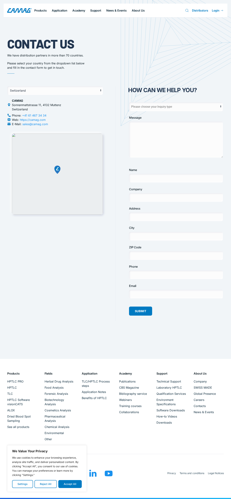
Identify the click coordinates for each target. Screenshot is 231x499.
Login (215, 10)
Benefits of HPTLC (94, 398)
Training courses (130, 406)
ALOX (11, 410)
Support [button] (95, 10)
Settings (23, 483)
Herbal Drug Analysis (59, 381)
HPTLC (12, 387)
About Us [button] (138, 10)
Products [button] (40, 10)
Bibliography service (133, 393)
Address (134, 208)
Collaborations (129, 412)
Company (135, 189)
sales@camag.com (35, 124)
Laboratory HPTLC (169, 387)
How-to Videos (166, 416)
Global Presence (205, 393)
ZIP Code (135, 247)
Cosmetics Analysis (58, 410)
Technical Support (168, 381)
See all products (18, 427)
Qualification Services (171, 393)
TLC (10, 393)
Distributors (200, 10)
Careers (199, 400)
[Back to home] (19, 10)
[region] (47, 468)
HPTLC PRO (15, 381)
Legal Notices (216, 473)
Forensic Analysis (56, 393)
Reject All (45, 483)
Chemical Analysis (57, 427)
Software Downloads (170, 410)
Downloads (164, 422)
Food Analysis (54, 387)
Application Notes (94, 392)
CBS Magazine (129, 387)
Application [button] (59, 10)
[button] (222, 492)
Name (133, 170)
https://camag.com (33, 120)
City (131, 228)
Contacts (200, 406)
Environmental (54, 433)
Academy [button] (78, 10)
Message (135, 117)
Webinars (125, 400)
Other (48, 439)
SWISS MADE (203, 387)
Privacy (171, 473)
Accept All (70, 483)
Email (132, 286)
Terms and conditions (192, 473)
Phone (133, 266)
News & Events (116, 10)
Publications (127, 381)
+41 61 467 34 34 (34, 115)
